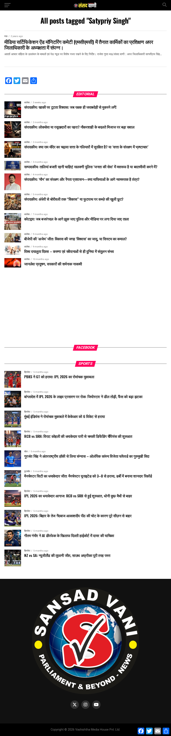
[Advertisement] (85, 309)
